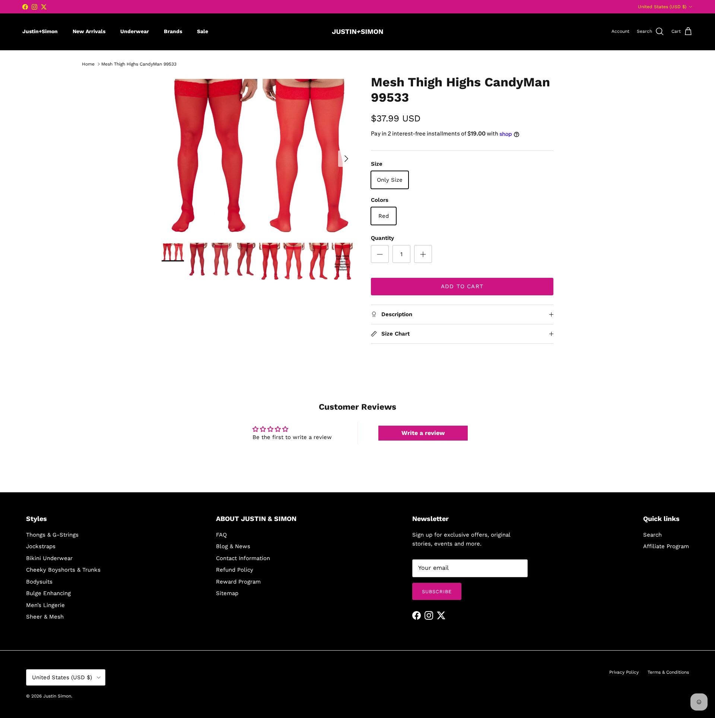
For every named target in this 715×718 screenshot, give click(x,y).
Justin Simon (57, 696)
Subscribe (437, 591)
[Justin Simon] (357, 31)
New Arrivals (89, 31)
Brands (173, 31)
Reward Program (238, 581)
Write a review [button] (423, 432)
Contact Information (243, 558)
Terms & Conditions (668, 672)
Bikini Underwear (49, 558)
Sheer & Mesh (45, 616)
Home (88, 64)
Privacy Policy (624, 672)
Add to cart (462, 286)
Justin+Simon (40, 31)
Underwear (134, 31)
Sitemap (227, 593)
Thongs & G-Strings (52, 534)
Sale (202, 31)
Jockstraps (40, 546)
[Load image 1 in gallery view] (258, 154)
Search (652, 534)
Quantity (382, 238)
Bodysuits (39, 581)
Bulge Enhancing (48, 593)
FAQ (221, 534)
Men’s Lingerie (45, 605)
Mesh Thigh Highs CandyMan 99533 (139, 64)
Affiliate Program (666, 546)
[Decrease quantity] (380, 254)
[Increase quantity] (423, 254)
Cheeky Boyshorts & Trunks (63, 569)
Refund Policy (234, 569)
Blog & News (233, 546)
